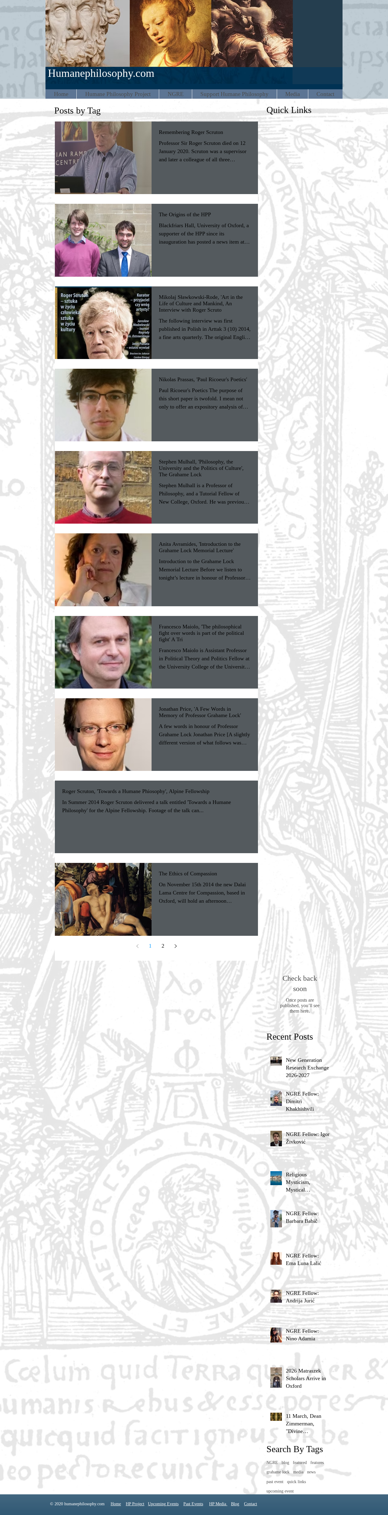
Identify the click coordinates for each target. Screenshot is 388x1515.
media (298, 1472)
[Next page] (175, 946)
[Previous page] (137, 946)
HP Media (218, 1504)
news (311, 1472)
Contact (250, 1504)
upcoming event (280, 1491)
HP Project (135, 1504)
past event (274, 1481)
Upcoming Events (163, 1504)
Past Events (193, 1504)
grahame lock (277, 1472)
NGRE (272, 1462)
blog (285, 1462)
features (317, 1462)
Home (116, 1504)
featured (300, 1462)
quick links (296, 1481)
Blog (235, 1504)
